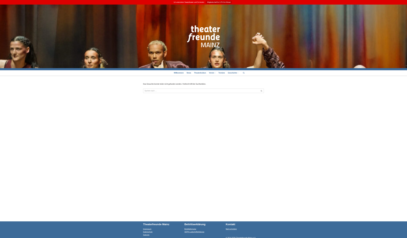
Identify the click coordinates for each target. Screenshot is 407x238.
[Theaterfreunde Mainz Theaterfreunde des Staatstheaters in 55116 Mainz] (203, 36)
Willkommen (179, 73)
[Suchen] (244, 73)
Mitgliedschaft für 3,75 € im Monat (219, 2)
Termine (221, 73)
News (189, 73)
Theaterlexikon (200, 73)
